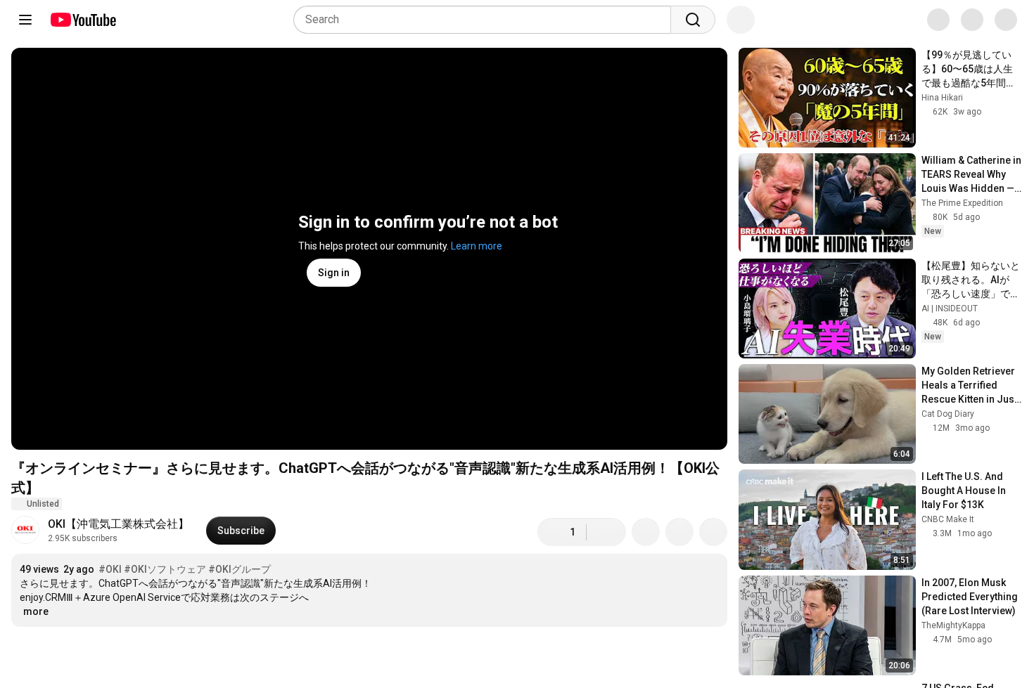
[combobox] (486, 19)
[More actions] (713, 532)
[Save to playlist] (679, 532)
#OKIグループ (239, 569)
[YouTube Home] (82, 19)
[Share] (646, 532)
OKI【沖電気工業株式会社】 (118, 524)
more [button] (36, 611)
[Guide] (25, 19)
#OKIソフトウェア (165, 569)
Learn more (476, 246)
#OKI (110, 569)
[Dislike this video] (606, 532)
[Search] (692, 20)
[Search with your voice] (741, 20)
